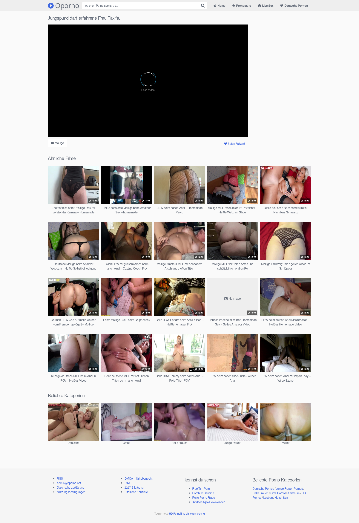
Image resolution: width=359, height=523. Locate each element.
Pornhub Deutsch (203, 493)
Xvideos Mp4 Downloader (208, 502)
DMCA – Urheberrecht (138, 478)
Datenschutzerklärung (70, 487)
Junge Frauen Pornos (289, 488)
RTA (127, 483)
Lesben (268, 497)
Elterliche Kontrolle (136, 492)
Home (221, 5)
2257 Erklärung (134, 487)
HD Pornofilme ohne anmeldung (187, 513)
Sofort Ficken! (236, 143)
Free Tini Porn (201, 488)
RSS (60, 478)
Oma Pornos (278, 493)
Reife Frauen (260, 493)
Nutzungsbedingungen (71, 492)
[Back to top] (349, 511)
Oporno (66, 5)
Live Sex (267, 5)
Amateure (293, 493)
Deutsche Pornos (296, 5)
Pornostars (243, 5)
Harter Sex (281, 497)
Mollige (59, 143)
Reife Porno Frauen (204, 497)
